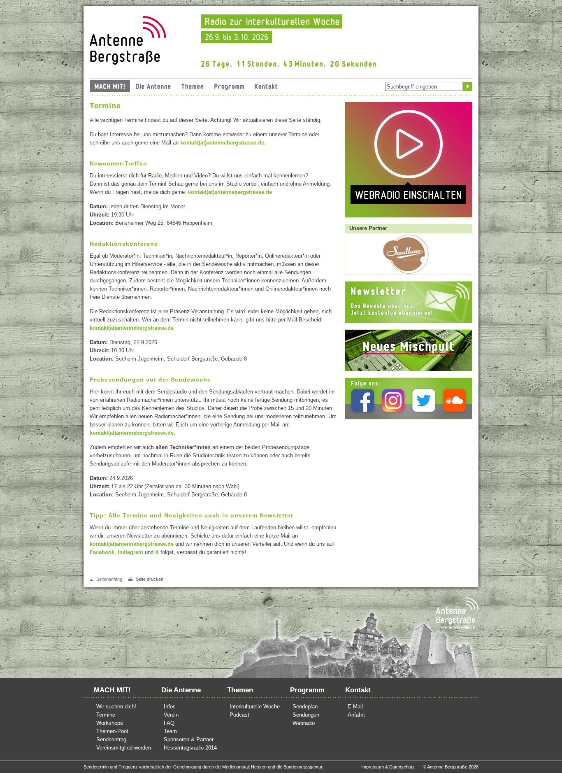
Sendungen (306, 715)
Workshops (109, 723)
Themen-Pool (112, 731)
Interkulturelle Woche (255, 706)
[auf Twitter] (424, 400)
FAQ (169, 723)
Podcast (239, 715)
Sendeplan (305, 706)
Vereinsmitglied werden (123, 748)
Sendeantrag (111, 739)
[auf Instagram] (393, 400)
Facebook (102, 552)
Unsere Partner (368, 228)
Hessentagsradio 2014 (190, 748)
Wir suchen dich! (116, 706)
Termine (105, 715)
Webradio (304, 723)
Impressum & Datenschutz (388, 766)
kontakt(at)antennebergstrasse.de (222, 143)
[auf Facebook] (362, 400)
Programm (229, 86)
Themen (192, 86)
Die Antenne (153, 86)
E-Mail (355, 706)
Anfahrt (356, 715)
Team (170, 731)
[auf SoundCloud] (454, 400)
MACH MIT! (110, 86)
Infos (170, 706)
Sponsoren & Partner (189, 739)
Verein (171, 715)
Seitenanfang (109, 579)
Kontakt (266, 86)
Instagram (130, 552)
